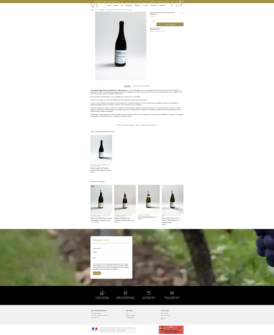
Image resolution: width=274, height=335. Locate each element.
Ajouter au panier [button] (101, 175)
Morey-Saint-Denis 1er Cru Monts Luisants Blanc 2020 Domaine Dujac (171, 220)
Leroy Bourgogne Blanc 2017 (147, 217)
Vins (96, 10)
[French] (92, 1)
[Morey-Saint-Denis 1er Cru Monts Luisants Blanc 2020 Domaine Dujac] (172, 199)
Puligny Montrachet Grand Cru (123, 215)
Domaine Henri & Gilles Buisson (149, 125)
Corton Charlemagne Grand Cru (100, 165)
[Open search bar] (172, 5)
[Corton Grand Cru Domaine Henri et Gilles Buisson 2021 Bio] (101, 149)
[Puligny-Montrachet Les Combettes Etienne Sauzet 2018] (125, 199)
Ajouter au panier (170, 24)
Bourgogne (101, 10)
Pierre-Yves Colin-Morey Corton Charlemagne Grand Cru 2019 (101, 219)
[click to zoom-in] (120, 46)
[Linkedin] (180, 1)
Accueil (92, 10)
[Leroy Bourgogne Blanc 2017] (149, 199)
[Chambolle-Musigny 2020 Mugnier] (181, 13)
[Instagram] (183, 1)
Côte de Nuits (171, 215)
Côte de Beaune (96, 166)
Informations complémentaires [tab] (141, 86)
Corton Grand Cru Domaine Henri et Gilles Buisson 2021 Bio (100, 169)
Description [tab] (127, 86)
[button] (155, 23)
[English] (91, 1)
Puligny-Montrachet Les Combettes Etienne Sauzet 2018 (124, 219)
